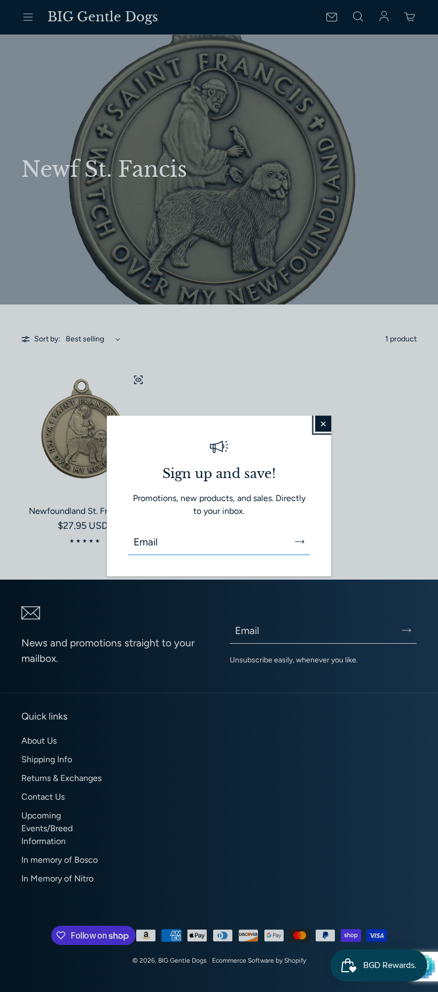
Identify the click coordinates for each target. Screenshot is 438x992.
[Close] (323, 424)
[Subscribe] (299, 541)
